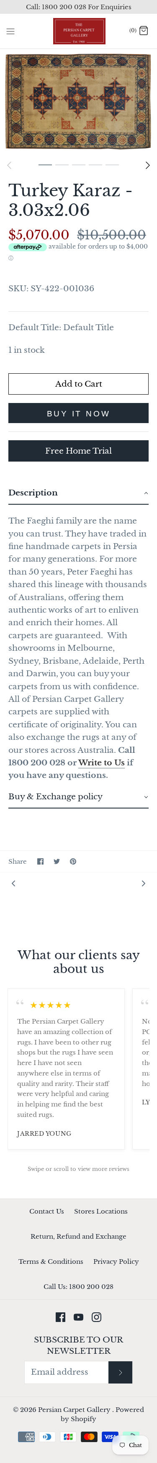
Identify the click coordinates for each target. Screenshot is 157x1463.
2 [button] (62, 164)
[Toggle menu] (10, 31)
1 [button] (45, 164)
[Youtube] (78, 1317)
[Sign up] (120, 1372)
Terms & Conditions (50, 1261)
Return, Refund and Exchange (78, 1236)
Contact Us (46, 1211)
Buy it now (79, 413)
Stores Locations (101, 1211)
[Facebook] (60, 1317)
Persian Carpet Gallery (75, 1410)
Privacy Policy (116, 1261)
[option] (78, 103)
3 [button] (78, 164)
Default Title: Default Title (61, 327)
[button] (78, 494)
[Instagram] (96, 1317)
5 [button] (112, 164)
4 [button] (95, 164)
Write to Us (101, 762)
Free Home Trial (78, 451)
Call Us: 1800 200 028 (78, 1287)
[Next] (148, 165)
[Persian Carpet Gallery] (78, 31)
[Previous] (9, 165)
